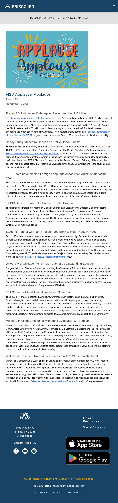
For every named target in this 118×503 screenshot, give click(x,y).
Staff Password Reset (76, 492)
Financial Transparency (95, 427)
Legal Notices (61, 492)
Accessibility (50, 492)
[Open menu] (114, 6)
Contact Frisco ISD (25, 442)
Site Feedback (40, 492)
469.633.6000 (25, 436)
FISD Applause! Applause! (75, 18)
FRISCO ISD (35, 18)
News (51, 18)
